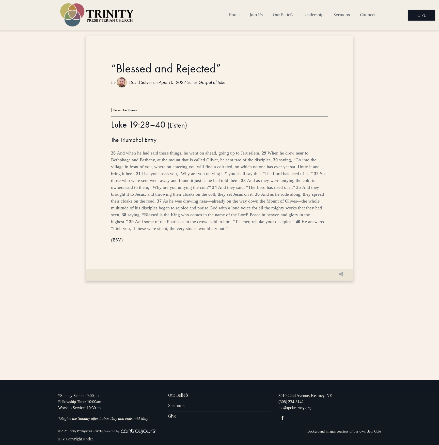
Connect (368, 15)
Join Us (256, 15)
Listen (177, 125)
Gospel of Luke (211, 82)
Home (234, 15)
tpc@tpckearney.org (294, 408)
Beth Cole (374, 431)
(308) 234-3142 (291, 402)
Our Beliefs (283, 15)
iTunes (132, 110)
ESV (117, 239)
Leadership (313, 15)
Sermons (342, 15)
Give (421, 15)
